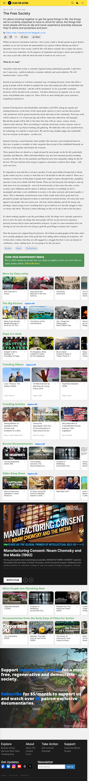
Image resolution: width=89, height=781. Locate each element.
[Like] (5, 37)
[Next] (31, 580)
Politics (18, 248)
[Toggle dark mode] (77, 3)
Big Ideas (8, 248)
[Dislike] (11, 37)
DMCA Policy (25, 775)
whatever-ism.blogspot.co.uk (31, 33)
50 (37, 698)
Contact (29, 751)
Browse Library (8, 748)
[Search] (72, 3)
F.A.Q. (28, 754)
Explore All (30, 303)
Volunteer (46, 751)
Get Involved (48, 748)
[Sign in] (82, 3)
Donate (67, 751)
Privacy (3, 775)
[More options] (24, 292)
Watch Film (12, 580)
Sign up (70, 767)
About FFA (30, 748)
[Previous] (25, 580)
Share (37, 37)
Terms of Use (13, 775)
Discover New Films (10, 751)
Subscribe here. (32, 263)
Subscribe (11, 694)
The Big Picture (31, 248)
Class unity (11, 33)
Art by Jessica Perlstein (75, 725)
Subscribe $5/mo (72, 748)
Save (26, 37)
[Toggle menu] (4, 2)
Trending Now (7, 754)
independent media (40, 670)
